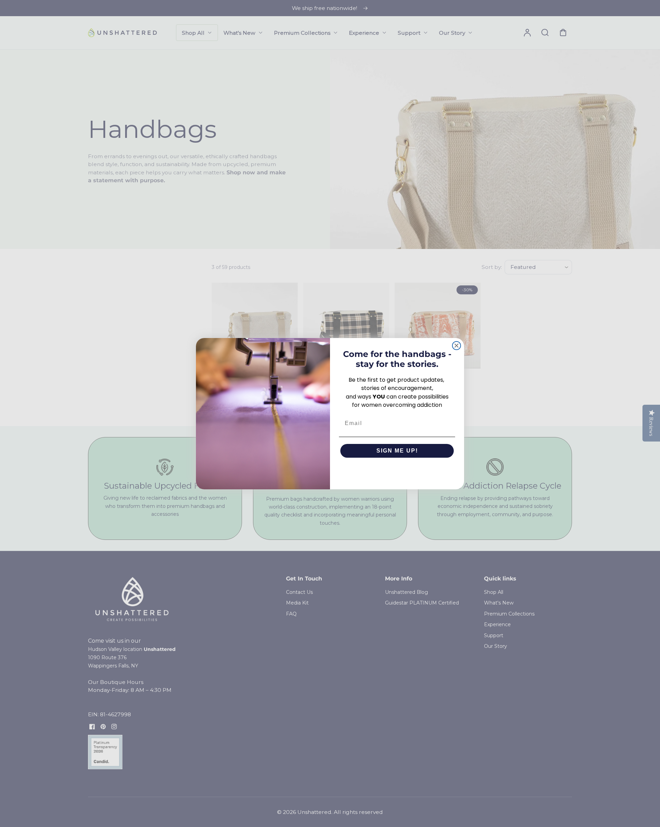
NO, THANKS (397, 471)
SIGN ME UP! (397, 451)
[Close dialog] (456, 345)
